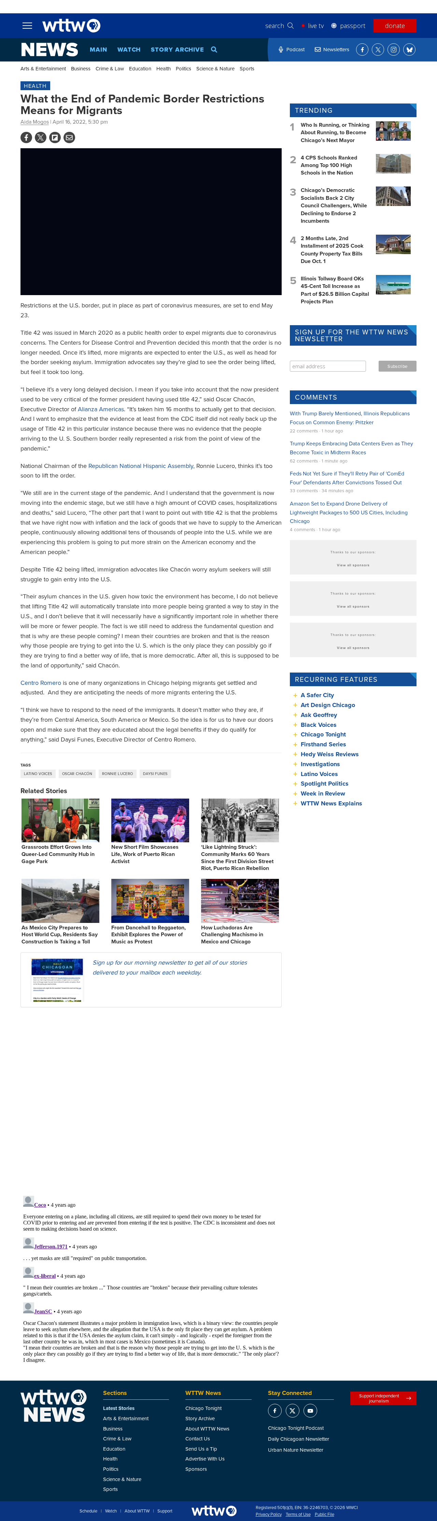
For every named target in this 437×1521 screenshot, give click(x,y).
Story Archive (177, 49)
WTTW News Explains (332, 803)
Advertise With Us (205, 1458)
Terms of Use (298, 1514)
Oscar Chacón (77, 773)
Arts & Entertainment (43, 68)
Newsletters (336, 49)
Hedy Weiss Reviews (330, 754)
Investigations (320, 764)
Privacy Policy (269, 1514)
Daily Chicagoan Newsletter (298, 1438)
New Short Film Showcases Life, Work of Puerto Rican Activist (145, 854)
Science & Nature (215, 68)
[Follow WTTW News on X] (378, 49)
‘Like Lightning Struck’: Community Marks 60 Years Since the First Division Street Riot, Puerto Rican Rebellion (237, 857)
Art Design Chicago (328, 705)
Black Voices (319, 724)
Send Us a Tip (201, 1448)
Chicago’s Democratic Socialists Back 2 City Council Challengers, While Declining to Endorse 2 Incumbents (334, 205)
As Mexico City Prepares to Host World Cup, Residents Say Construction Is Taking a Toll (60, 935)
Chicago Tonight (323, 734)
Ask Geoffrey (319, 714)
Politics (183, 68)
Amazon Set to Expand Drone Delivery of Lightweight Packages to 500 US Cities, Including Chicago (349, 512)
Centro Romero (40, 682)
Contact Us (197, 1438)
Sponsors (196, 1468)
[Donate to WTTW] (214, 1511)
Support (164, 1511)
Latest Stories (119, 1408)
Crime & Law (110, 68)
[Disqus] (151, 1101)
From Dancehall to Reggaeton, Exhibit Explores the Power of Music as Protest (148, 935)
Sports (247, 68)
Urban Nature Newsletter (295, 1449)
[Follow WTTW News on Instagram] (393, 49)
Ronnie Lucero (117, 773)
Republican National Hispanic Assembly (140, 465)
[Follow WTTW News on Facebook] (362, 49)
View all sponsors (353, 565)
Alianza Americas (101, 409)
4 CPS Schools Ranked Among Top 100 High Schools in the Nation (329, 165)
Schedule (88, 1511)
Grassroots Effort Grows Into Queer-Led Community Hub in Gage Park (58, 854)
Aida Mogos (34, 121)
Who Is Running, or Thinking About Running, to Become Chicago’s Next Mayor (335, 132)
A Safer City (317, 695)
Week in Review (323, 793)
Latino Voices (38, 773)
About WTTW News (207, 1428)
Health (163, 68)
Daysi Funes (155, 773)
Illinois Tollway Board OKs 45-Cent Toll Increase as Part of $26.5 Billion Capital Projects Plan (335, 290)
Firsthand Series (323, 744)
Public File (324, 1514)
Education (140, 68)
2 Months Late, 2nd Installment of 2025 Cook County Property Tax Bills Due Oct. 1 (332, 249)
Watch (129, 49)
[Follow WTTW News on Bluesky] (409, 49)
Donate (395, 26)
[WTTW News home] (50, 49)
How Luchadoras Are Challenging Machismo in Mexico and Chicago (232, 935)
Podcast (295, 49)
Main (98, 49)
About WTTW (137, 1511)
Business (80, 68)
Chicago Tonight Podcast (296, 1428)
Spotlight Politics (325, 783)
